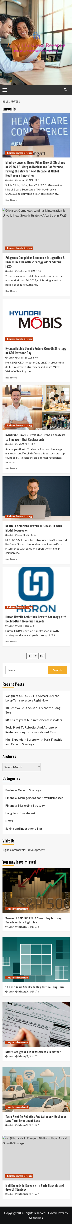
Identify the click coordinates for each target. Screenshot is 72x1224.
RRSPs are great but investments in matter (33, 720)
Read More (11, 200)
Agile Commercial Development (23, 849)
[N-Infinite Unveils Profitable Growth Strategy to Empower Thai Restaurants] (36, 407)
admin (11, 180)
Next (42, 656)
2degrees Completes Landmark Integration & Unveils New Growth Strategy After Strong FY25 (35, 262)
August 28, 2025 (25, 357)
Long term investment (20, 813)
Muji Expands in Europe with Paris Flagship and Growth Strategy (33, 742)
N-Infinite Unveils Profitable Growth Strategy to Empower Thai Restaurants (35, 437)
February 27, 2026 (26, 926)
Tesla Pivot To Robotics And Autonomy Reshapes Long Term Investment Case (31, 730)
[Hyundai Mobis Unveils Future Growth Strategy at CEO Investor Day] (36, 321)
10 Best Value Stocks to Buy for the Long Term (32, 710)
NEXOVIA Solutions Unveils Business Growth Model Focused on (33, 528)
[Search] (65, 89)
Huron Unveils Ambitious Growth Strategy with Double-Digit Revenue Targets (35, 619)
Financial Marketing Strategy (25, 805)
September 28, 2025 (26, 271)
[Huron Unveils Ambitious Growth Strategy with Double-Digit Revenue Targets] (36, 589)
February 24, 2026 (26, 1125)
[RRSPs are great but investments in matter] (36, 1024)
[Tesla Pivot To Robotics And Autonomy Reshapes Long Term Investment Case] (36, 1089)
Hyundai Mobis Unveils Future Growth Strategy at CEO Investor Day (35, 350)
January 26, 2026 (25, 180)
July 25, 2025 (23, 444)
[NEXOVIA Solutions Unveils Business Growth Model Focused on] (36, 498)
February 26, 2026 (26, 991)
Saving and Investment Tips (23, 828)
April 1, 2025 (23, 625)
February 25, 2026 (26, 1056)
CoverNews (56, 1213)
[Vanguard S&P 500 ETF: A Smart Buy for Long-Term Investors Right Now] (36, 890)
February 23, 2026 (26, 1193)
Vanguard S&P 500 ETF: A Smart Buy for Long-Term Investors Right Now (32, 698)
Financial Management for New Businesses (34, 798)
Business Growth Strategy (19, 152)
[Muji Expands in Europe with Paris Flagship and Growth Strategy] (36, 1158)
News (9, 821)
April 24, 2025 (24, 535)
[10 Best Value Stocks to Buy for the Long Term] (36, 959)
